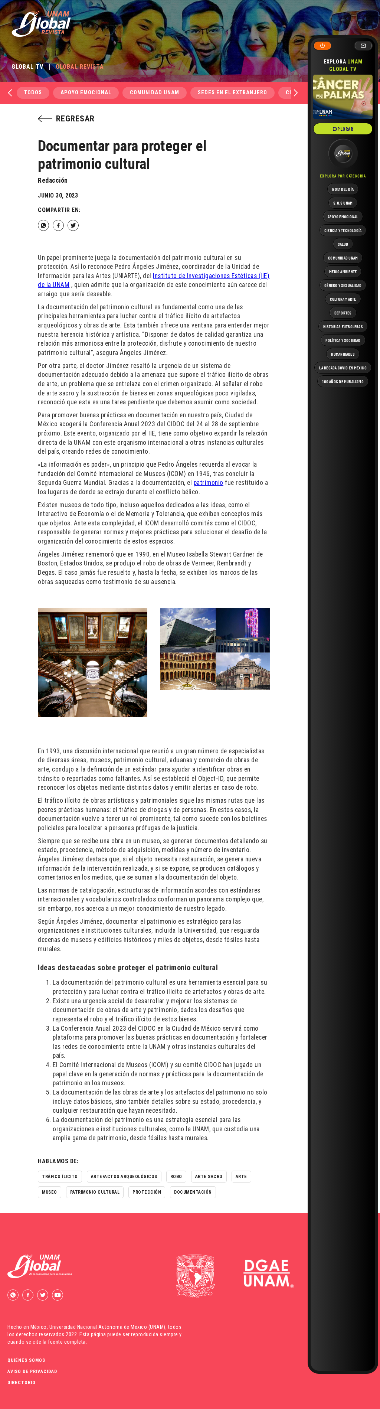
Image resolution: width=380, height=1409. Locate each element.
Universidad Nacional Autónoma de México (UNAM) (107, 1327)
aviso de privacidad (32, 1371)
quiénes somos (26, 1360)
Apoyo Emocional (85, 92)
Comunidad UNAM (154, 92)
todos (33, 92)
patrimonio (208, 482)
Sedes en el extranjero (232, 92)
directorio (21, 1382)
